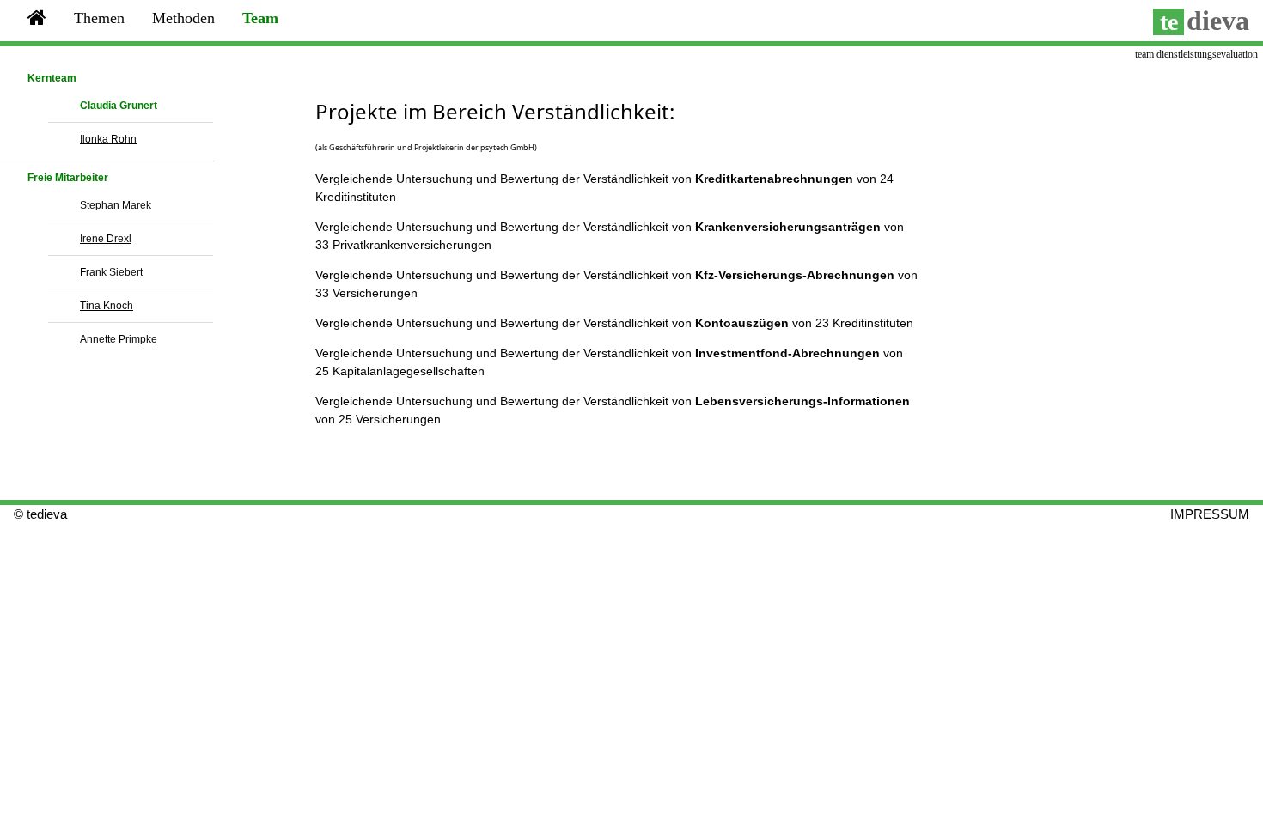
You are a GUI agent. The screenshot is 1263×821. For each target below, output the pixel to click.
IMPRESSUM (1209, 514)
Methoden (183, 18)
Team (260, 18)
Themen (99, 18)
